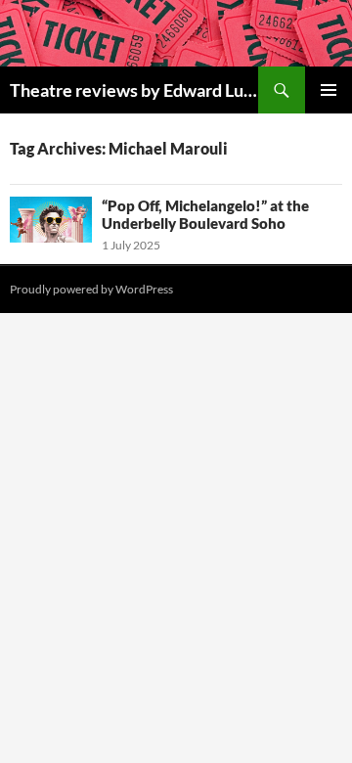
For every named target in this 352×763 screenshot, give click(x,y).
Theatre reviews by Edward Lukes (134, 90)
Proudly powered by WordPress (91, 289)
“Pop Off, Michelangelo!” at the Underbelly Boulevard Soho (205, 214)
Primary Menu (328, 90)
